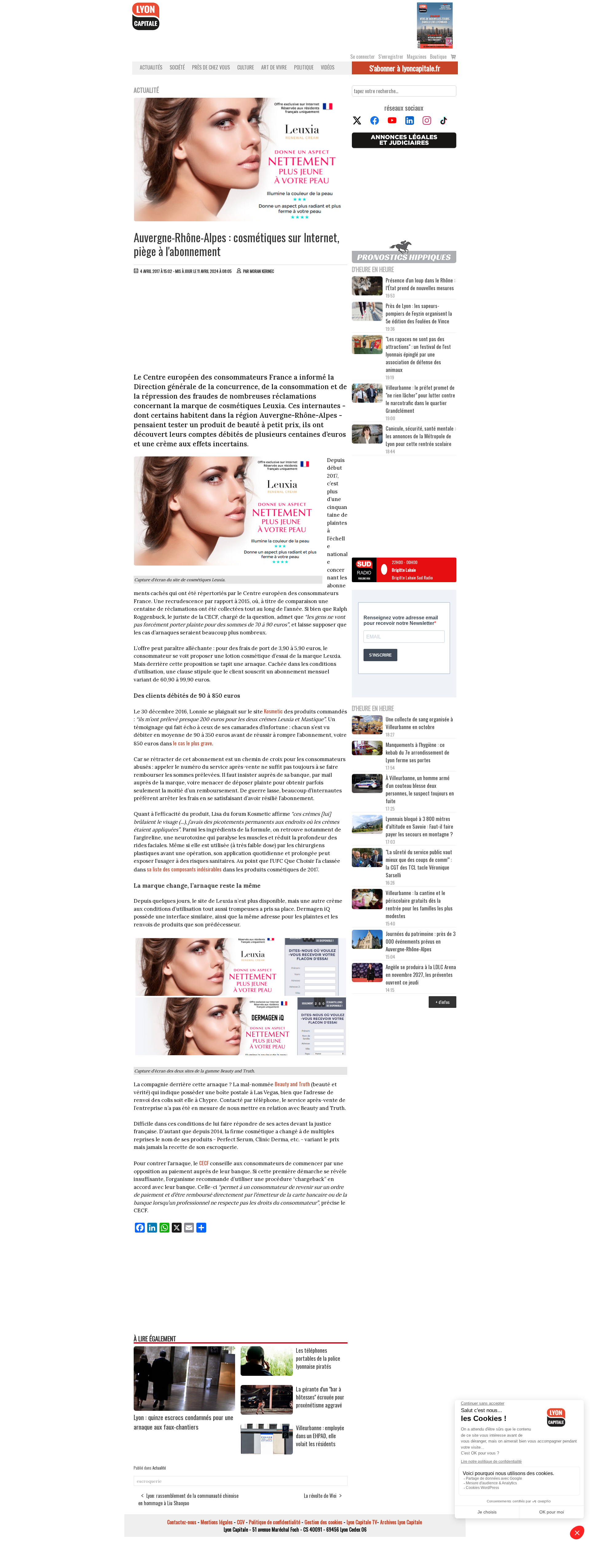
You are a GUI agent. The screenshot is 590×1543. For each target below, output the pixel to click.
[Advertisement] (241, 325)
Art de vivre (274, 67)
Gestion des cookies (323, 1522)
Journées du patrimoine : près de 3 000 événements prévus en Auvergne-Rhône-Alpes (420, 941)
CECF (204, 1163)
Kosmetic (273, 711)
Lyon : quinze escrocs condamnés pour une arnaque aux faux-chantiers (183, 1421)
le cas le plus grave (192, 743)
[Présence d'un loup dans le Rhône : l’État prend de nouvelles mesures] (367, 286)
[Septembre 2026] (435, 25)
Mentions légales (217, 1522)
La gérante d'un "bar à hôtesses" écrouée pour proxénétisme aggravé (320, 1397)
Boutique (438, 56)
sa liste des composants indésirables (184, 869)
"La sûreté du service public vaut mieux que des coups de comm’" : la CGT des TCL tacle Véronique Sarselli (419, 863)
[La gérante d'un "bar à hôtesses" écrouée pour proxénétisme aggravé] (267, 1412)
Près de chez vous (211, 67)
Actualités (151, 67)
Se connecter (362, 56)
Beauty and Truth (292, 1084)
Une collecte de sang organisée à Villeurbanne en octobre (419, 723)
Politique (303, 67)
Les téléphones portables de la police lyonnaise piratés (318, 1358)
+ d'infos (442, 1002)
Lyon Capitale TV (362, 1522)
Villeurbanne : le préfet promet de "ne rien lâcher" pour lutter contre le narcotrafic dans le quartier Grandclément (420, 399)
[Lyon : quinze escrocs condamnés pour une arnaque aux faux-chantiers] (184, 1408)
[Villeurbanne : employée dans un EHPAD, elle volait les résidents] (267, 1452)
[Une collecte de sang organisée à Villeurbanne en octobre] (367, 725)
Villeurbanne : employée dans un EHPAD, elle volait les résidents (320, 1436)
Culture (245, 67)
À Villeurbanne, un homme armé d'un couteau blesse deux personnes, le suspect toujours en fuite (420, 789)
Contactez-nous (181, 1522)
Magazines (417, 56)
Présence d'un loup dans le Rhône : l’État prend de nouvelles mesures (420, 284)
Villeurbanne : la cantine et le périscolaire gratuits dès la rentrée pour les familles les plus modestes (419, 904)
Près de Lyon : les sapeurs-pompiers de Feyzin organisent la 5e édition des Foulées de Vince (419, 313)
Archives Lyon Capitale (401, 1522)
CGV (241, 1522)
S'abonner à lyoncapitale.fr (404, 67)
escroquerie (149, 1481)
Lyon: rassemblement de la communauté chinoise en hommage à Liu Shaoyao (188, 1499)
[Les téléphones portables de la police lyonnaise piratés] (267, 1373)
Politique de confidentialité (274, 1522)
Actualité (159, 1468)
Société (177, 67)
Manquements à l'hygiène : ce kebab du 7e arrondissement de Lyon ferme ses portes (417, 752)
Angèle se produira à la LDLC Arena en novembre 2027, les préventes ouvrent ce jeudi (421, 974)
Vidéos (327, 67)
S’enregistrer (390, 56)
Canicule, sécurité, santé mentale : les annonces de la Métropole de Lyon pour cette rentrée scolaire (421, 436)
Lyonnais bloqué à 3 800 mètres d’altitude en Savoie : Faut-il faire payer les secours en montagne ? (419, 826)
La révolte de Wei (320, 1495)
